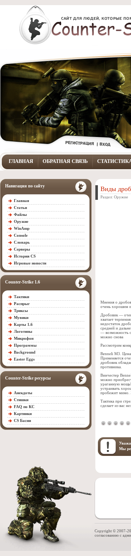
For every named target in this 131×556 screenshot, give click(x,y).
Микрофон (23, 338)
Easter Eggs (24, 359)
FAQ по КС (24, 406)
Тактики (21, 296)
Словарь (22, 242)
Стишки (21, 399)
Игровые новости (30, 263)
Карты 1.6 (23, 324)
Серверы (22, 249)
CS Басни (22, 420)
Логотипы (23, 331)
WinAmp (21, 228)
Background (24, 352)
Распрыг (22, 303)
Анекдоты (23, 393)
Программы (25, 345)
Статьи (20, 207)
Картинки (23, 413)
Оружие (21, 221)
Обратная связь (65, 161)
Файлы (20, 214)
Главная (21, 161)
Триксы (21, 310)
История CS (25, 256)
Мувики (21, 317)
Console (21, 235)
